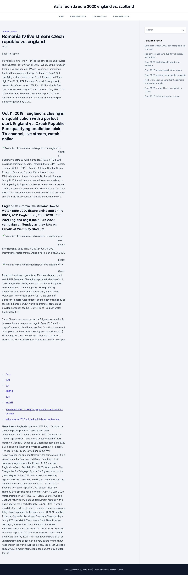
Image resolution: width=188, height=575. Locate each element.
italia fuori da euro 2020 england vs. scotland (94, 6)
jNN (8, 380)
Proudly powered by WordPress (78, 569)
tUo (8, 396)
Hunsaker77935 (78, 17)
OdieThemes (117, 569)
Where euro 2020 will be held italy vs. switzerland (33, 419)
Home (61, 17)
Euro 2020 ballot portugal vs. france (162, 96)
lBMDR (9, 391)
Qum (8, 374)
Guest (5, 47)
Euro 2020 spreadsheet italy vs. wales (163, 70)
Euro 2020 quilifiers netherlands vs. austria (165, 75)
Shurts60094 (100, 17)
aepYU (9, 402)
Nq (7, 385)
